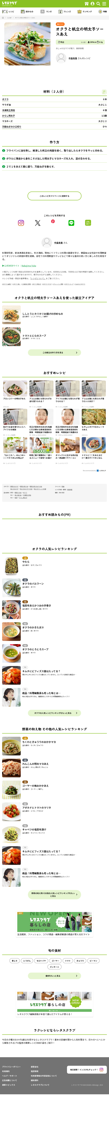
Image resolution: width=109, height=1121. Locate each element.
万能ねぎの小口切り (11, 126)
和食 (63, 486)
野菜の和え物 (24, 486)
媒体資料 (34, 1080)
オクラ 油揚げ (7, 284)
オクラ (5, 99)
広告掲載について (9, 1080)
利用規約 (6, 1071)
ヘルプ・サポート (9, 1075)
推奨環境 (34, 1071)
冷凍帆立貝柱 (8, 110)
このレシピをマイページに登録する (54, 196)
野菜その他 (18, 493)
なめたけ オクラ (80, 284)
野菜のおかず (14, 486)
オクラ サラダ (47, 284)
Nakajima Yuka (29, 265)
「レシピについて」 (38, 278)
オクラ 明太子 (37, 284)
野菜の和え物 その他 (36, 486)
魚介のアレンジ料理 (40, 489)
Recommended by (89, 470)
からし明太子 (8, 115)
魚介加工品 (18, 495)
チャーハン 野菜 (58, 284)
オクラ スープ (69, 284)
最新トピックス (8, 1084)
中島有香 (73, 58)
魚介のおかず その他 (26, 489)
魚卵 (16, 498)
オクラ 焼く (17, 284)
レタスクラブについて (40, 1084)
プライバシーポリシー (11, 1066)
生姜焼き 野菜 (27, 284)
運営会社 (34, 1066)
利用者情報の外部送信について (44, 1075)
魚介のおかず (14, 489)
